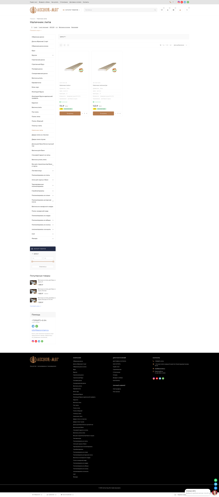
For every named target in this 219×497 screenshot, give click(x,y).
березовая (74, 27)
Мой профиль (117, 389)
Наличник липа (77, 416)
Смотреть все (35, 306)
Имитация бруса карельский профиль (84, 397)
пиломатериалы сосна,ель (80, 471)
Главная (32, 18)
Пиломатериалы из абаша (80, 466)
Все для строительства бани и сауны (83, 435)
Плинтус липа (77, 413)
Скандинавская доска (79, 383)
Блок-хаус (76, 391)
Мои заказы (116, 391)
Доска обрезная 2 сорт (79, 364)
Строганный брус (78, 377)
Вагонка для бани (78, 427)
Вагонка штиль (77, 386)
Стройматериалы (78, 449)
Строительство (117, 369)
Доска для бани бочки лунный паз (83, 424)
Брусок (75, 372)
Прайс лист (116, 366)
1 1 (31, 27)
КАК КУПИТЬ (116, 364)
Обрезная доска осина (79, 366)
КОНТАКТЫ (116, 380)
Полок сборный (77, 410)
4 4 (57, 27)
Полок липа (76, 408)
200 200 (52, 27)
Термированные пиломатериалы (82, 446)
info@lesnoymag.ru (40, 330)
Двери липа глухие (78, 422)
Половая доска (77, 380)
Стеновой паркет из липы (80, 430)
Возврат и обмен (118, 377)
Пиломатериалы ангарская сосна (83, 455)
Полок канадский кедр (79, 460)
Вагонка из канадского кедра (81, 457)
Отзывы (115, 375)
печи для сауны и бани (79, 444)
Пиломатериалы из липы (80, 441)
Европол (75, 399)
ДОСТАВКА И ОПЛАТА (119, 361)
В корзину (70, 113)
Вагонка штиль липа (79, 432)
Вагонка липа (77, 402)
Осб (74, 474)
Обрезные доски (78, 361)
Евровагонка (77, 388)
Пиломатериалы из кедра (80, 463)
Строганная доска (78, 375)
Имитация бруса (78, 394)
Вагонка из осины (64, 27)
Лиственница (77, 438)
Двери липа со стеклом (80, 419)
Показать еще (35, 30)
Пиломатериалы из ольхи (80, 452)
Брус (74, 369)
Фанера (75, 477)
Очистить (42, 266)
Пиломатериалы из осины (80, 468)
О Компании (116, 372)
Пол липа (76, 405)
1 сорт (35, 27)
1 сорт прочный (43, 27)
